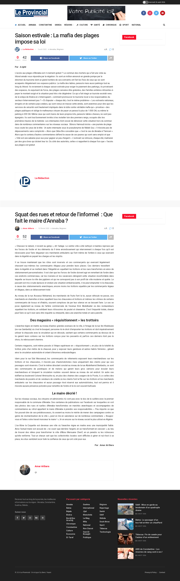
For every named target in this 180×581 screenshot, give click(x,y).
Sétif (102, 515)
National (136, 25)
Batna (68, 508)
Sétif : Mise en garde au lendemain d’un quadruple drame (147, 507)
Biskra (69, 515)
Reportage (104, 508)
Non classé (88, 528)
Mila (85, 522)
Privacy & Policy (151, 572)
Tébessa (103, 528)
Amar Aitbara (28, 228)
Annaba (32, 25)
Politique (87, 537)
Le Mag (86, 518)
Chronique (111, 25)
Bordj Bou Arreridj (70, 519)
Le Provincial (25, 572)
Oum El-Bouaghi (86, 533)
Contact (162, 572)
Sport (126, 25)
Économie (70, 534)
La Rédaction (28, 49)
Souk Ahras (105, 522)
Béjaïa (69, 511)
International (88, 508)
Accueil (22, 25)
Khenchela (87, 515)
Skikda (58, 25)
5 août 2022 (42, 49)
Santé (97, 25)
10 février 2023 (43, 228)
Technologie (105, 532)
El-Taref (69, 537)
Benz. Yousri (46, 572)
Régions (68, 25)
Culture (83, 25)
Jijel (85, 511)
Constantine (45, 25)
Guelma (86, 504)
